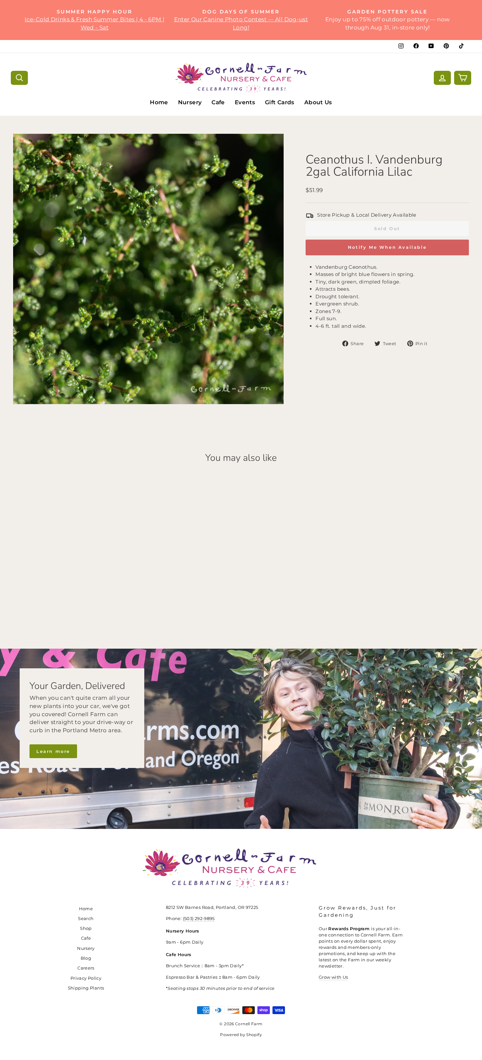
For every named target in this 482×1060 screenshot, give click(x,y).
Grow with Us (333, 977)
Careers (85, 968)
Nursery (190, 102)
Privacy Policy (85, 978)
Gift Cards (279, 102)
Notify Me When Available (387, 247)
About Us (318, 102)
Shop (86, 928)
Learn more (53, 751)
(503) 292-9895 (199, 918)
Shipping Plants (86, 988)
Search (85, 918)
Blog (86, 958)
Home (159, 102)
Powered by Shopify (241, 1034)
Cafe (218, 102)
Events (245, 102)
